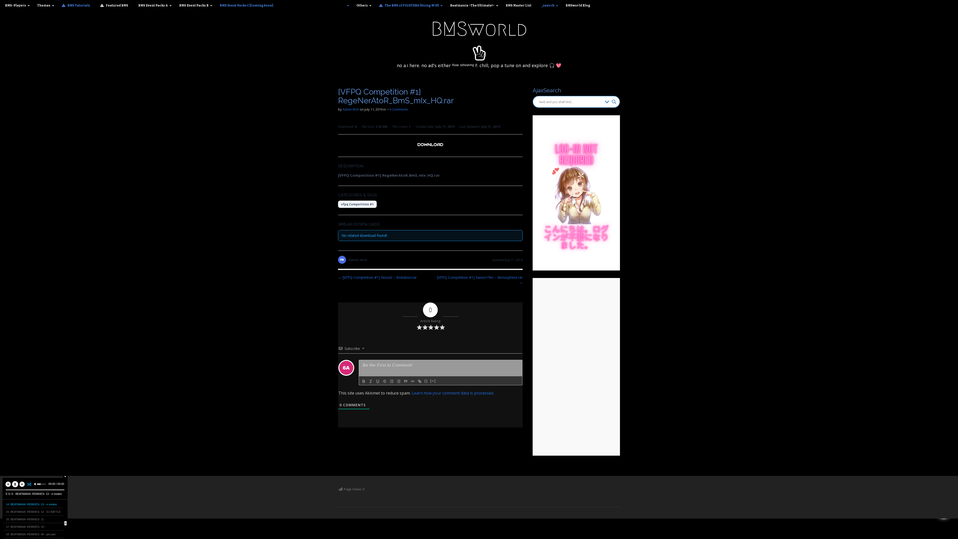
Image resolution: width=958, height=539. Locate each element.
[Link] (419, 381)
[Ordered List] (391, 381)
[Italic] (370, 381)
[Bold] (363, 381)
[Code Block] (412, 381)
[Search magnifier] (613, 101)
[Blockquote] (405, 381)
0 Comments (398, 109)
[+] (433, 381)
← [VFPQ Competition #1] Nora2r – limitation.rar (377, 277)
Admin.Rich (351, 109)
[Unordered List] (398, 381)
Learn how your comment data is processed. (453, 393)
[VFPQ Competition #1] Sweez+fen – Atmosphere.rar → (480, 280)
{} (426, 381)
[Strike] (384, 381)
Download (430, 144)
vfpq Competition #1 (357, 204)
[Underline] (377, 381)
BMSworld (479, 29)
